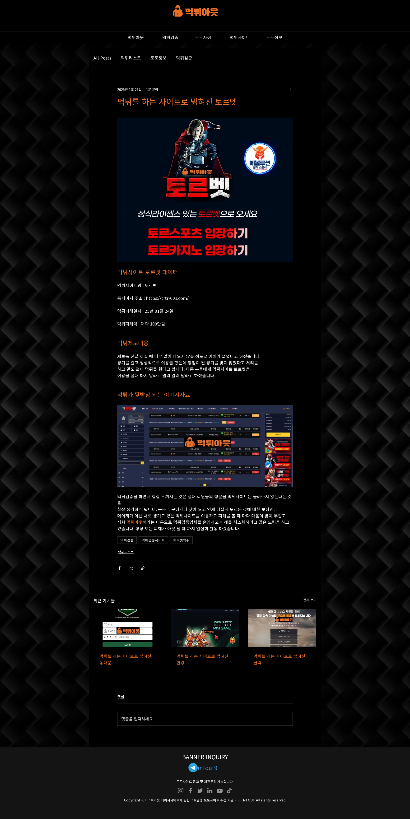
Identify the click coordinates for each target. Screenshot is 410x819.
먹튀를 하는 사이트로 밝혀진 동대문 (125, 659)
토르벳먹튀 (181, 540)
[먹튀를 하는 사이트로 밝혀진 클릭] (282, 628)
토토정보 (158, 57)
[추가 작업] (290, 89)
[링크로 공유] (142, 568)
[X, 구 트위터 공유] (131, 568)
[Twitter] (200, 790)
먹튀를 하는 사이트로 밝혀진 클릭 (279, 659)
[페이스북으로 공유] (119, 568)
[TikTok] (229, 790)
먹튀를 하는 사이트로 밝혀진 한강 (202, 659)
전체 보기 (310, 599)
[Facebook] (190, 790)
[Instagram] (180, 790)
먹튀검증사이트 (153, 540)
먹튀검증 (184, 57)
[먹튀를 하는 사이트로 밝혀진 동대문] (128, 628)
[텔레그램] (193, 767)
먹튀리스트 (131, 57)
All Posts (102, 57)
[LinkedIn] (210, 790)
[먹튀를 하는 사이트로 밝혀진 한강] (205, 628)
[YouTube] (219, 790)
